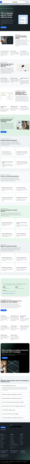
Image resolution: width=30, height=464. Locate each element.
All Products (2, 447)
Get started (3, 27)
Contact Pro (2, 446)
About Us (21, 435)
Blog (10, 446)
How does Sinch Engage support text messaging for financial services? (12, 417)
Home (1, 8)
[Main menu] (1, 2)
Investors (21, 441)
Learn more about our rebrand (16, 4)
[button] (20, 0)
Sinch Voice (2, 436)
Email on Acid (2, 442)
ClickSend (2, 444)
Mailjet (1, 441)
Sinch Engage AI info (12, 447)
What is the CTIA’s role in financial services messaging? (10, 413)
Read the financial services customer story (8, 293)
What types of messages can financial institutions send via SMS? (11, 394)
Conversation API (3, 438)
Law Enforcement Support (18, 461)
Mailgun (1, 440)
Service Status (12, 439)
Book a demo (3, 427)
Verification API (2, 439)
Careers (21, 440)
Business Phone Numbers (4, 435)
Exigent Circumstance (24, 461)
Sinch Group (21, 437)
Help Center (11, 438)
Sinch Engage (2, 437)
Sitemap (11, 448)
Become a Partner (12, 441)
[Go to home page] (15, 2)
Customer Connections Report (14, 445)
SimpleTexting (2, 443)
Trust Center (11, 437)
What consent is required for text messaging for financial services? (12, 398)
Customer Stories (12, 436)
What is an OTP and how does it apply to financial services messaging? (13, 402)
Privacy (3, 461)
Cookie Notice (6, 461)
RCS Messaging (12, 442)
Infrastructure (21, 438)
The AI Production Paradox (13, 443)
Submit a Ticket (12, 440)
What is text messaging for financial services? (9, 385)
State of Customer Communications (14, 444)
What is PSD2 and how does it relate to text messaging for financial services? (13, 406)
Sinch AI (21, 439)
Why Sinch (21, 436)
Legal (1, 461)
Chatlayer (2, 445)
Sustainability (21, 442)
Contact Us (21, 443)
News (11, 435)
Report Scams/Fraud (11, 461)
